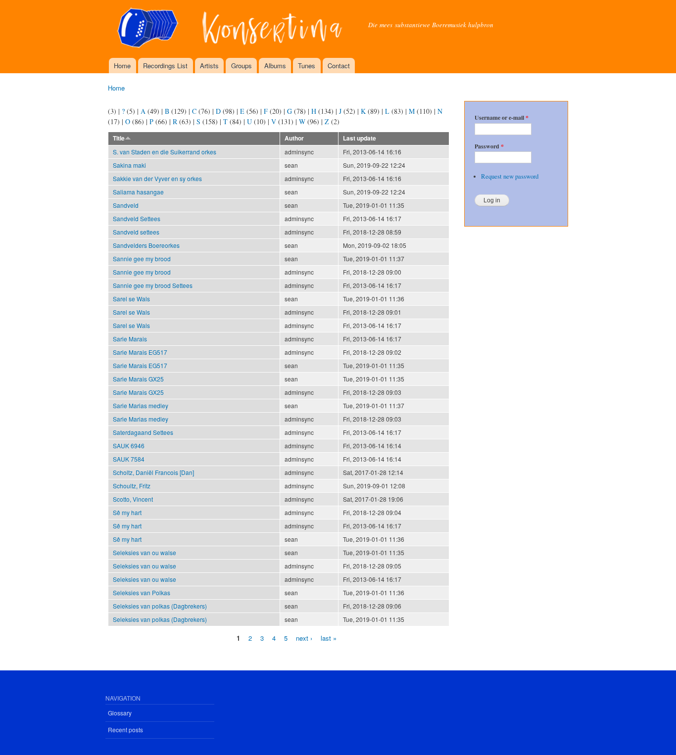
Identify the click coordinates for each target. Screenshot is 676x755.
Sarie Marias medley (140, 405)
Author (294, 138)
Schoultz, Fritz (131, 485)
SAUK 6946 (129, 445)
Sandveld (126, 205)
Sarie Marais (130, 338)
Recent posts (125, 729)
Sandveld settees (136, 232)
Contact (339, 65)
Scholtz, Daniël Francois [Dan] (153, 472)
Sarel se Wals (131, 298)
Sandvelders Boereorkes (146, 245)
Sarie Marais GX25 (138, 379)
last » (329, 637)
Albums (275, 65)
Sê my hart (127, 512)
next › (304, 637)
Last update (359, 138)
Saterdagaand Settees (143, 432)
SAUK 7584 (129, 459)
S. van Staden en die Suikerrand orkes (164, 151)
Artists (209, 65)
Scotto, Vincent (133, 499)
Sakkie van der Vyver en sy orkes (157, 178)
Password (489, 146)
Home (122, 65)
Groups (241, 65)
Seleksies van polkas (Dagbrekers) (160, 606)
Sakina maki (129, 165)
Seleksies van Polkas (141, 592)
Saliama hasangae (138, 192)
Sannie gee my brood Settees (153, 285)
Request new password (509, 176)
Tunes (306, 65)
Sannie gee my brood (142, 258)
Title (119, 138)
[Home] (230, 29)
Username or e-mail (502, 118)
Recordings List (165, 65)
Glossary (120, 712)
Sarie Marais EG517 (140, 352)
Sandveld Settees (136, 218)
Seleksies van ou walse (144, 552)
